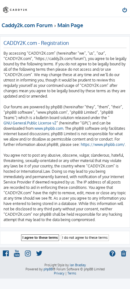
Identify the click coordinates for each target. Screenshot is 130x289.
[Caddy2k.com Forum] (15, 8)
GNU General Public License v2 (29, 123)
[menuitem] (125, 11)
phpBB (48, 269)
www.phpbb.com (48, 128)
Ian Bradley (78, 265)
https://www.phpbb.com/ (103, 144)
